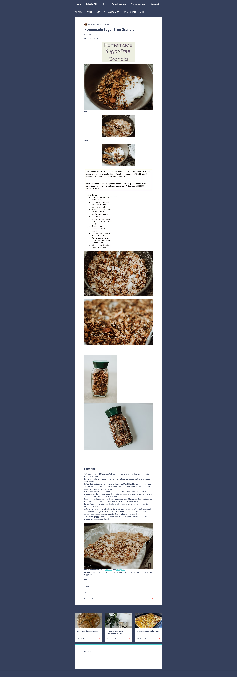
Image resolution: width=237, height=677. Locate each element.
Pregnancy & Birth (111, 12)
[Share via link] (99, 593)
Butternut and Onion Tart (148, 631)
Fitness (89, 12)
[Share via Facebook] (85, 593)
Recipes (87, 587)
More (142, 12)
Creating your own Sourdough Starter (115, 632)
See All (160, 609)
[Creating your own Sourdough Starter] (118, 620)
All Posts (78, 12)
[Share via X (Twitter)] (90, 593)
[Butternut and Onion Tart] (148, 620)
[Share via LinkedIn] (94, 593)
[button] (170, 4)
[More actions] (152, 24)
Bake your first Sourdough (88, 631)
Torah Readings (129, 12)
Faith (98, 12)
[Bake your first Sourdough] (88, 620)
